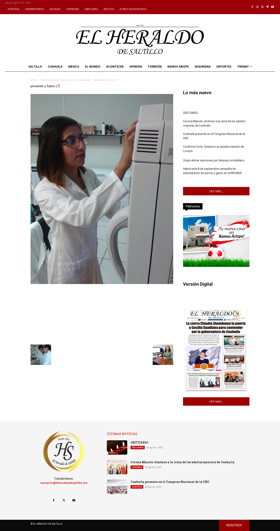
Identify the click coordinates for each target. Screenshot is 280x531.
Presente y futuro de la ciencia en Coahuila (65, 80)
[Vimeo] (267, 7)
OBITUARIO (190, 112)
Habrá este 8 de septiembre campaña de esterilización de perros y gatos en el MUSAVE (212, 171)
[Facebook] (252, 7)
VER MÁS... (216, 191)
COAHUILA (137, 467)
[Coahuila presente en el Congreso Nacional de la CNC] (117, 487)
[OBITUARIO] (117, 447)
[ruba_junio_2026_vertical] (216, 266)
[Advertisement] (102, 313)
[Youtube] (272, 7)
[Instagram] (257, 7)
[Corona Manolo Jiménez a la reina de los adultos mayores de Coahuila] (117, 467)
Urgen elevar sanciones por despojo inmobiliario (214, 160)
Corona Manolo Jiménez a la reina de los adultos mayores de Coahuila (214, 123)
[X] (262, 7)
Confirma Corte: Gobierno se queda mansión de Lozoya (213, 149)
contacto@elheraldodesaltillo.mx (64, 483)
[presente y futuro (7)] (102, 283)
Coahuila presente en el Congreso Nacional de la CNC (214, 136)
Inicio (34, 80)
